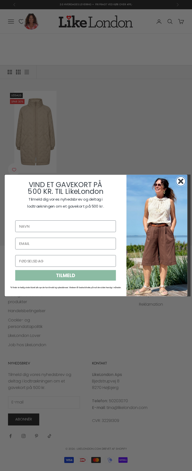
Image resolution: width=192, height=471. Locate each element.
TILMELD (65, 275)
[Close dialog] (180, 181)
